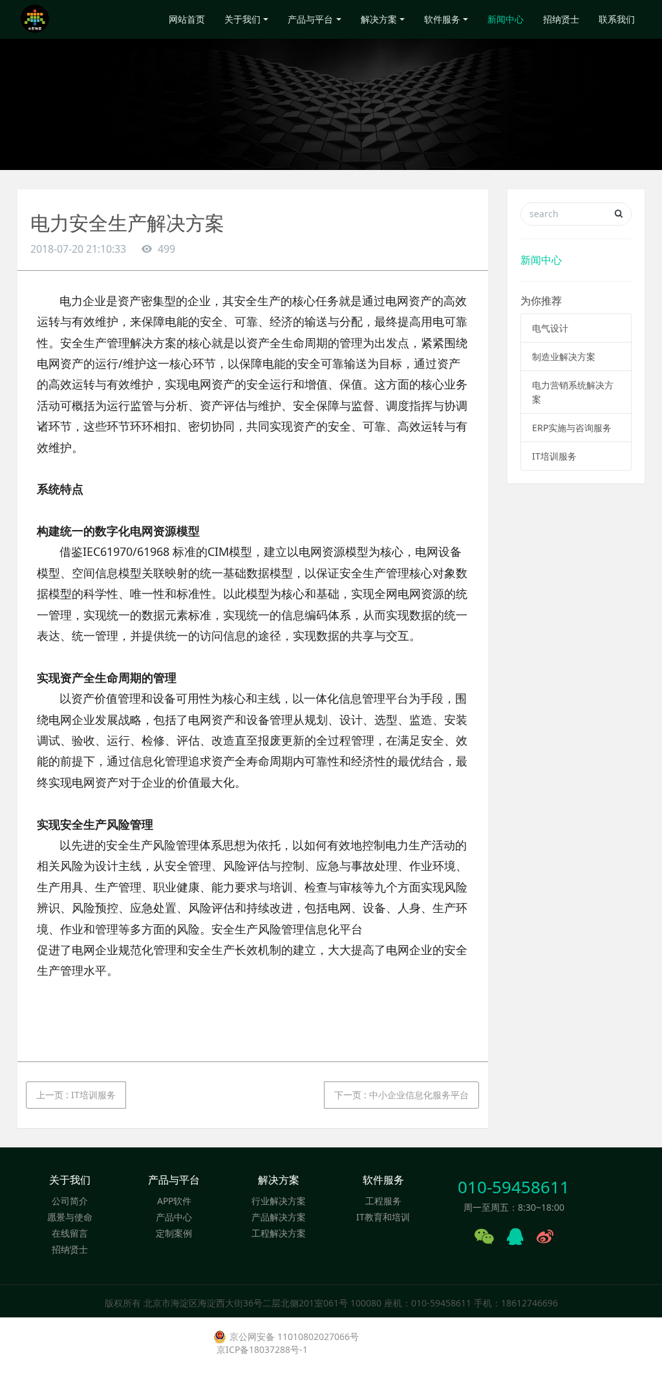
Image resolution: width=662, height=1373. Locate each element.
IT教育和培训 (383, 1217)
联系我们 (617, 19)
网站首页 (187, 19)
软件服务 (442, 19)
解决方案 (379, 19)
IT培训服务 (554, 456)
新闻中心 (505, 19)
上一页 (76, 1095)
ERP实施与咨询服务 (572, 427)
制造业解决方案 (563, 356)
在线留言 (70, 1233)
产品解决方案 (278, 1217)
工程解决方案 (278, 1233)
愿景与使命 (69, 1217)
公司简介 (70, 1201)
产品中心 (174, 1217)
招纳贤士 (561, 19)
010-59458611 (514, 1186)
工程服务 (383, 1201)
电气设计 (550, 328)
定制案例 (174, 1233)
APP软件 (174, 1201)
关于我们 (242, 19)
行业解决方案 (278, 1201)
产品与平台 (310, 19)
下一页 (401, 1095)
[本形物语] (34, 19)
